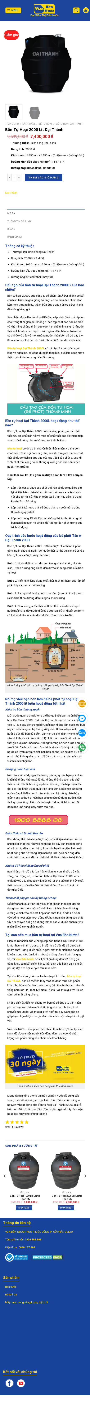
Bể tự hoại (45, 123)
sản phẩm (28, 123)
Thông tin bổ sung (19, 221)
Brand (11, 229)
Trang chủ (12, 123)
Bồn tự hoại (14, 448)
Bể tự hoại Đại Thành (69, 123)
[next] (78, 62)
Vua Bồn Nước (24, 959)
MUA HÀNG (24, 1208)
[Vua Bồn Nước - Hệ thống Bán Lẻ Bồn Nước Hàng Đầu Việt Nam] (45, 10)
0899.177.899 (27, 1247)
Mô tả (11, 213)
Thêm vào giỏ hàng (43, 177)
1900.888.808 (33, 1239)
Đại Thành (11, 192)
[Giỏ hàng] (86, 10)
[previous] (14, 62)
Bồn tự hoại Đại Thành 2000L (26, 348)
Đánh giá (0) (14, 237)
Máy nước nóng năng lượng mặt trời (26, 1302)
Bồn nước (11, 1286)
